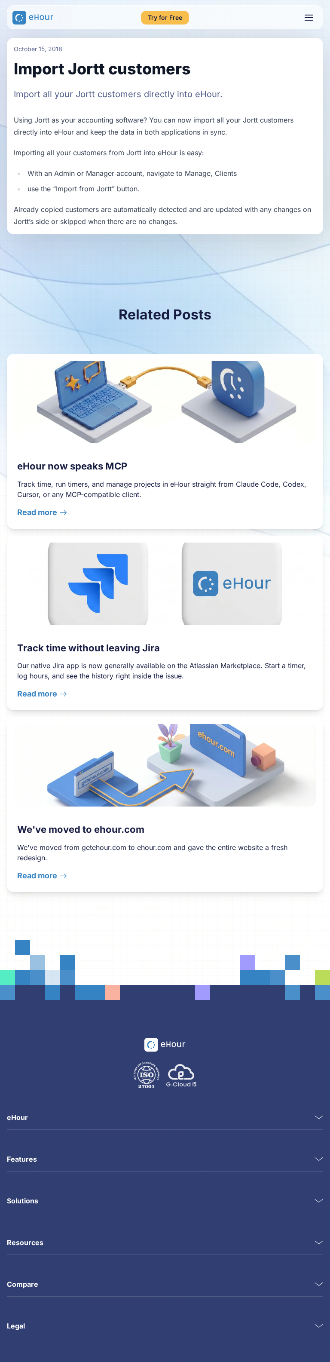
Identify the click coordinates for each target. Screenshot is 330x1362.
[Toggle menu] (309, 17)
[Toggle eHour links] (319, 1117)
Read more (37, 512)
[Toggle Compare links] (319, 1284)
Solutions (22, 1200)
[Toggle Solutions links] (319, 1201)
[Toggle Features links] (319, 1159)
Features (22, 1159)
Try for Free (165, 17)
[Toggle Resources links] (319, 1242)
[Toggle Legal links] (319, 1326)
